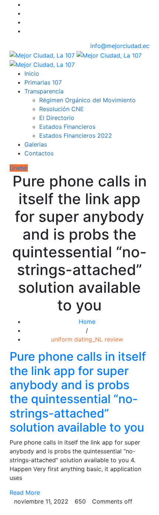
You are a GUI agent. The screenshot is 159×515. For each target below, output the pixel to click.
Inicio (31, 73)
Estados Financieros (67, 126)
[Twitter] (26, 13)
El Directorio (56, 117)
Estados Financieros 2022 (75, 135)
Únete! (19, 168)
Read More (25, 492)
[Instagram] (26, 22)
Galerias (35, 144)
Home (87, 321)
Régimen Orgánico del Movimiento (87, 100)
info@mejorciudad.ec (119, 45)
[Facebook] (26, 4)
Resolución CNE (61, 109)
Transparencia (44, 91)
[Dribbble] (26, 31)
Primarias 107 (43, 82)
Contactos (39, 153)
